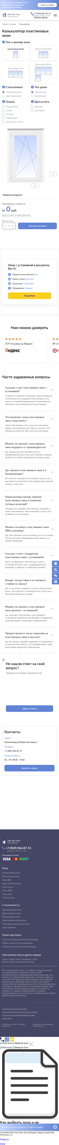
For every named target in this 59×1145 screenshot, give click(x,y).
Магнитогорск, (9, 962)
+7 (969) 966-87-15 (13, 751)
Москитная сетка (14, 122)
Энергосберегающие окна (14, 920)
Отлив (9, 110)
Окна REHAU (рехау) (11, 883)
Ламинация (11, 118)
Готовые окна (8, 897)
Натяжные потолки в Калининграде (19, 946)
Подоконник (12, 106)
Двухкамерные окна (11, 913)
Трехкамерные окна (11, 917)
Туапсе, (5, 959)
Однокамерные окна (11, 910)
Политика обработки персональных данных (20, 1012)
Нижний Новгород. (25, 962)
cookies (40, 1127)
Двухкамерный (13, 96)
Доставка (39, 110)
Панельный (40, 92)
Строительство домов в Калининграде (20, 939)
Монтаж (39, 106)
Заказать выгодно (37, 226)
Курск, (12, 959)
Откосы (10, 114)
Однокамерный (13, 92)
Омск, (18, 959)
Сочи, (35, 959)
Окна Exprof (7, 887)
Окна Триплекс (9, 927)
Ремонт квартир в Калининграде (17, 943)
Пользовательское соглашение (14, 1009)
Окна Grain (7, 894)
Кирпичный (40, 96)
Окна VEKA (7, 890)
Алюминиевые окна (11, 873)
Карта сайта (7, 1018)
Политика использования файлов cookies (18, 1015)
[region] (29, 518)
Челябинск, (27, 959)
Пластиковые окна (10, 876)
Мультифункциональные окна (16, 924)
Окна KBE (6, 880)
